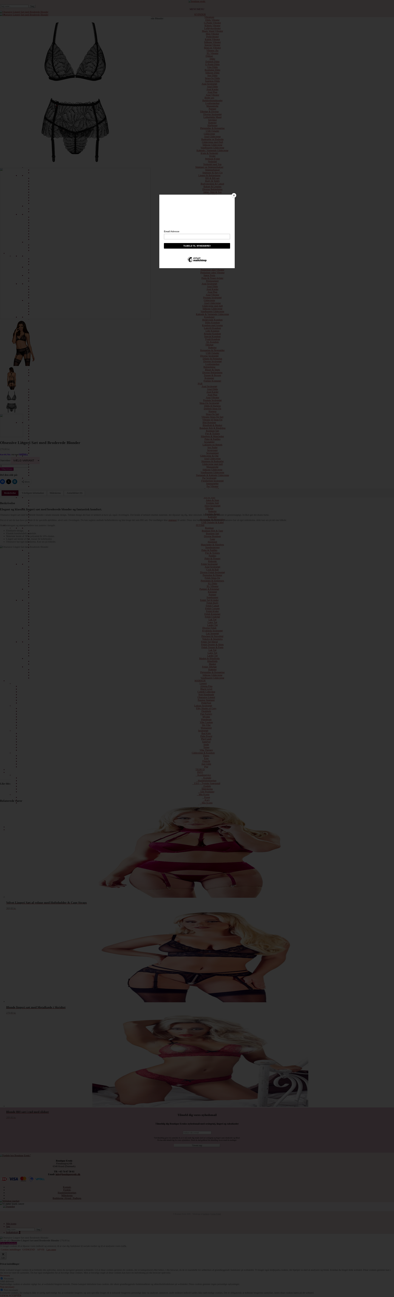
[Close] (234, 195)
